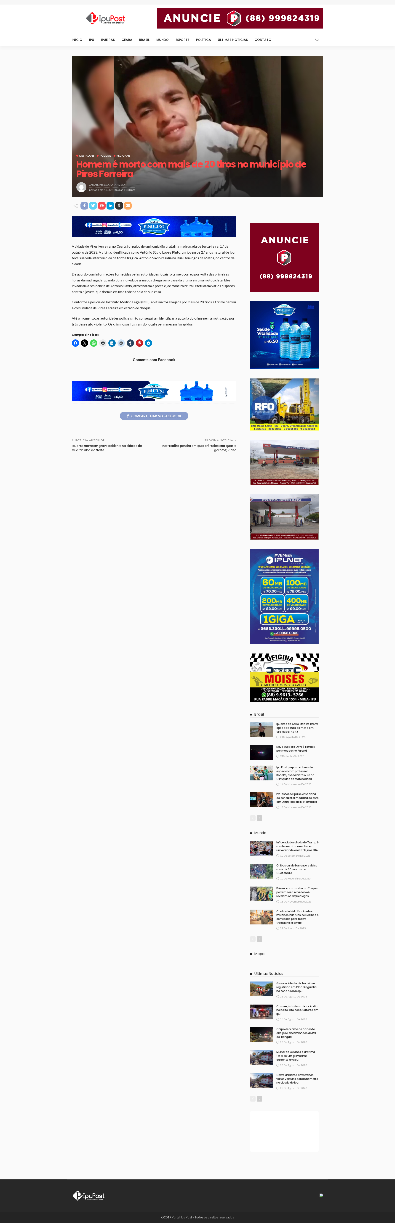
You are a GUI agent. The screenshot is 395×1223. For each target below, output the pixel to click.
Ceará (127, 39)
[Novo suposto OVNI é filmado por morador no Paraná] (261, 752)
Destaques (86, 155)
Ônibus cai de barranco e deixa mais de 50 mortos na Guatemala (296, 869)
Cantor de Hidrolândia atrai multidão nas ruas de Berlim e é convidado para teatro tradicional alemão (297, 917)
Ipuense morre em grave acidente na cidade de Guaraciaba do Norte (107, 448)
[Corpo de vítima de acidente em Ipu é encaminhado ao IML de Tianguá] (261, 1034)
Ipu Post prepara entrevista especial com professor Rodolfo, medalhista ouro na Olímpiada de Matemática (295, 773)
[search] (317, 40)
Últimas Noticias (233, 39)
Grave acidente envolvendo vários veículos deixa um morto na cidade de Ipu (297, 1079)
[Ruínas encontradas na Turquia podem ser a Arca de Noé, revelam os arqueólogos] (261, 894)
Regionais (123, 155)
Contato (263, 39)
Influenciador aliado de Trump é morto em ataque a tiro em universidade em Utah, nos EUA (297, 846)
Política (203, 39)
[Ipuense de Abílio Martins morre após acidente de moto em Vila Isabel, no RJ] (261, 729)
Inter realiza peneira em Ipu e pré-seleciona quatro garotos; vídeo (199, 448)
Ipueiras (108, 39)
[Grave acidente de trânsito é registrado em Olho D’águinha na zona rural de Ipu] (261, 989)
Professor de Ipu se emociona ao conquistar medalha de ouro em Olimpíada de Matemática (297, 798)
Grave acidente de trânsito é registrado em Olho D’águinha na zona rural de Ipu (296, 987)
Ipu (91, 39)
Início (77, 39)
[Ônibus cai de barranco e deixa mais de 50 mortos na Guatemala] (261, 871)
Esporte (182, 39)
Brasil (144, 39)
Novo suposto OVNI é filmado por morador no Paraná (295, 749)
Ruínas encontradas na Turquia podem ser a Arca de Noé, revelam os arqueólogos (297, 892)
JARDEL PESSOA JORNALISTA (107, 184)
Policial (105, 155)
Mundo (162, 39)
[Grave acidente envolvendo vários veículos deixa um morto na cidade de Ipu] (261, 1080)
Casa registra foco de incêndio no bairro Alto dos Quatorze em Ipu (297, 1010)
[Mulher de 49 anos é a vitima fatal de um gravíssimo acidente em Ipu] (261, 1057)
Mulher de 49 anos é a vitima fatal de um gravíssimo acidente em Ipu (295, 1056)
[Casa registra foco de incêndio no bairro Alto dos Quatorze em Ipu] (261, 1012)
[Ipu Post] (89, 1195)
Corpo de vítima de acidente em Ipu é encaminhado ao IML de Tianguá (296, 1033)
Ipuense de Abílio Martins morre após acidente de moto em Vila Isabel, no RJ (297, 728)
